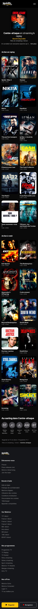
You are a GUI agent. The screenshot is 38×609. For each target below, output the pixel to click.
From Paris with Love (27, 196)
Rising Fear (24, 380)
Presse (4, 465)
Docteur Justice (8, 351)
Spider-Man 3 (7, 80)
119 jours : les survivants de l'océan (28, 225)
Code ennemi (25, 292)
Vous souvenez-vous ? (9, 225)
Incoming (5, 408)
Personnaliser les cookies (10, 498)
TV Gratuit (5, 555)
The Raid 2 (5, 196)
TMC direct (5, 535)
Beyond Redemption (9, 322)
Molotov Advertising (8, 470)
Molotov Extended (8, 586)
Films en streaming (16, 41)
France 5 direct (7, 524)
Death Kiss (24, 351)
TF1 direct (5, 516)
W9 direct (5, 532)
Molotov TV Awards (8, 566)
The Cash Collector (27, 167)
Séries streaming (7, 560)
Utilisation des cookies (9, 493)
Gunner (22, 80)
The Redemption (26, 264)
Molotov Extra (6, 583)
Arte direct (5, 529)
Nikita (4, 108)
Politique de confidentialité (10, 488)
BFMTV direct (6, 537)
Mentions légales (7, 490)
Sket (21, 408)
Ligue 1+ (4, 589)
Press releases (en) (8, 467)
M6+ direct (5, 527)
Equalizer (23, 108)
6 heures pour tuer (8, 167)
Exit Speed (6, 264)
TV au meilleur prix (8, 591)
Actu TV (4, 571)
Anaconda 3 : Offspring (6, 293)
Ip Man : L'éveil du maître (26, 138)
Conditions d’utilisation (9, 496)
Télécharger (6, 501)
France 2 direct (7, 519)
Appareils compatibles (9, 504)
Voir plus (33, 44)
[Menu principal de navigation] (34, 4)
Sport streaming (7, 563)
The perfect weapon (9, 137)
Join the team (6, 473)
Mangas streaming (8, 568)
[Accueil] (7, 4)
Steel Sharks (6, 380)
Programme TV (7, 550)
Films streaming (7, 558)
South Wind (24, 322)
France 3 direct (7, 521)
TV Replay (5, 552)
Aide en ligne (6, 485)
